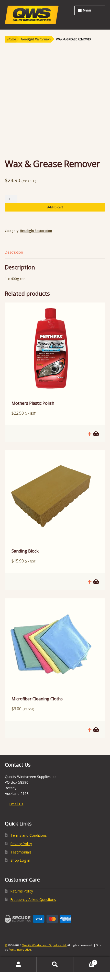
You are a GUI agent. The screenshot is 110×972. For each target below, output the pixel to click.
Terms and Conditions (28, 835)
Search (55, 964)
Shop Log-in (20, 860)
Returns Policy (21, 891)
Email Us (16, 804)
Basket (84, 960)
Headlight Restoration (35, 39)
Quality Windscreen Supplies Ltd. (44, 945)
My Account (18, 964)
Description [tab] (14, 252)
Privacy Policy (21, 843)
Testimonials (20, 852)
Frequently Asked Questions (33, 899)
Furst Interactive (20, 949)
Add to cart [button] (95, 434)
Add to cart (55, 207)
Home (11, 39)
